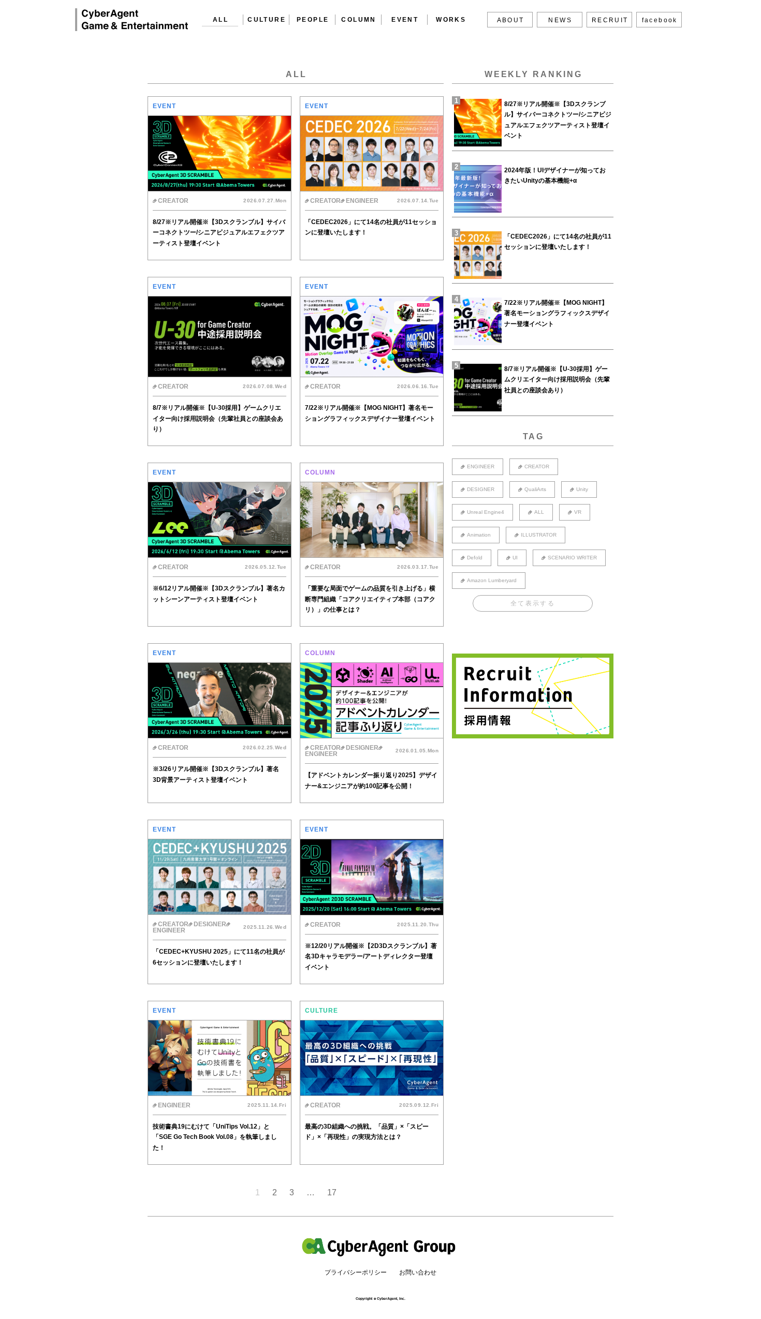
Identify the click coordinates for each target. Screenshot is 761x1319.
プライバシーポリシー (356, 1272)
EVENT (404, 19)
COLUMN (358, 19)
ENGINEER (480, 466)
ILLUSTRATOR (539, 535)
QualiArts (535, 489)
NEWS (560, 20)
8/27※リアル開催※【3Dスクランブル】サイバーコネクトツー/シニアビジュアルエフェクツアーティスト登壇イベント (557, 119)
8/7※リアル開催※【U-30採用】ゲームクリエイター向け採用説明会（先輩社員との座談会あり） (557, 379)
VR (577, 512)
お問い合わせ (417, 1272)
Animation (479, 535)
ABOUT (510, 20)
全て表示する (532, 603)
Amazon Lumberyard (492, 580)
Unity (582, 489)
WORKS (451, 19)
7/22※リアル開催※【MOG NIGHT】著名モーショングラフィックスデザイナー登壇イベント (557, 313)
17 (331, 1193)
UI (515, 557)
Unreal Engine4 (485, 512)
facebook (660, 20)
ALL (220, 19)
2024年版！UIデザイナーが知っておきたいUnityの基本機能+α (555, 175)
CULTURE (266, 19)
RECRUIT (610, 20)
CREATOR (536, 466)
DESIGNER (480, 489)
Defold (474, 557)
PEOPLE (313, 19)
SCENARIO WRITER (572, 557)
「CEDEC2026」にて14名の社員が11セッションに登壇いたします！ (557, 241)
